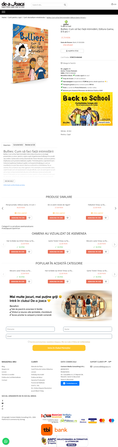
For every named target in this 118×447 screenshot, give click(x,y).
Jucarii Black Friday (37, 391)
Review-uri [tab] (30, 145)
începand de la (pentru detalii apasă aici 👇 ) (85, 81)
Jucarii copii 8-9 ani (13, 228)
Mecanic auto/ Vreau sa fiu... (97, 241)
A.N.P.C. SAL (35, 385)
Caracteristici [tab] (18, 145)
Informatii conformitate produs (14, 185)
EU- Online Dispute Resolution (41, 388)
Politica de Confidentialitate (11, 377)
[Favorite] (29, 252)
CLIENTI (34, 362)
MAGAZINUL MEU (9, 362)
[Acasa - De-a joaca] (13, 5)
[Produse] (4, 12)
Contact (4, 380)
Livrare (4, 372)
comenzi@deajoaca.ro (102, 366)
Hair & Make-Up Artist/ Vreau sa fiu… (21, 241)
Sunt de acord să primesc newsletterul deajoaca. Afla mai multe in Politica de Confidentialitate (60, 342)
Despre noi (5, 369)
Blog (3, 366)
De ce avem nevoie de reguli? (59, 205)
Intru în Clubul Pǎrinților (59, 348)
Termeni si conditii (8, 374)
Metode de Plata (37, 366)
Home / (5, 17)
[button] (3, 244)
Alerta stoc (73, 51)
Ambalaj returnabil (37, 374)
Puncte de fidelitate (38, 383)
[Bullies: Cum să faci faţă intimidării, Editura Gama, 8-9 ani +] (29, 53)
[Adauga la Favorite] (29, 218)
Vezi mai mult (9, 181)
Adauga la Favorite (69, 63)
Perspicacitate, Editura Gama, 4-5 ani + (21, 205)
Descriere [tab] (6, 145)
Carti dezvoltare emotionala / (35, 17)
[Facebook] (2, 401)
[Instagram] (2, 409)
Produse (4, 228)
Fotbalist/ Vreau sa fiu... (97, 205)
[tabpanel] (29, 53)
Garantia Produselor (38, 380)
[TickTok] (2, 406)
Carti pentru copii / (15, 17)
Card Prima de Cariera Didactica (42, 369)
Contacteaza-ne (71, 383)
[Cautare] (65, 5)
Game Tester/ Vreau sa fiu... (59, 241)
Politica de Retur (36, 377)
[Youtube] (2, 403)
